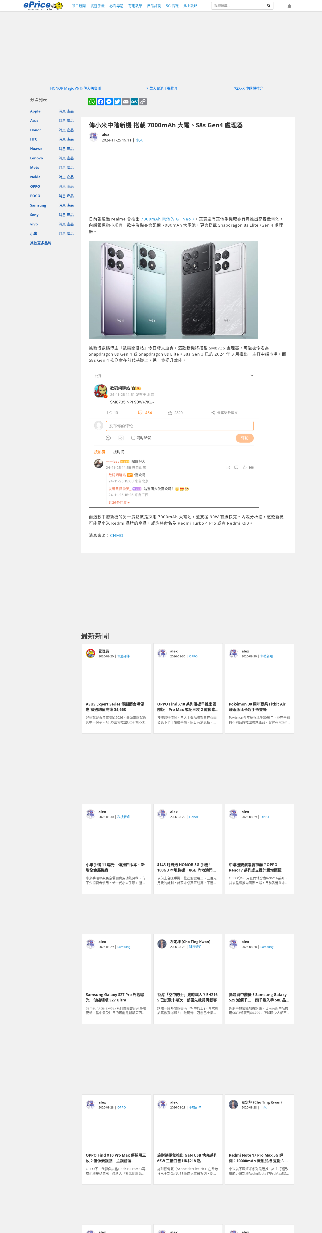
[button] (289, 6)
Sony (34, 214)
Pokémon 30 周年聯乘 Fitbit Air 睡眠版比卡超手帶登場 (259, 706)
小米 (33, 233)
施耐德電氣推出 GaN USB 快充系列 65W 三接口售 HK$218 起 (188, 1157)
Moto (34, 167)
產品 (70, 111)
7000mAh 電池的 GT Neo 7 (168, 219)
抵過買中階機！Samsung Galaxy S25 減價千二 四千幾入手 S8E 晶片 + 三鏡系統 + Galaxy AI (259, 997)
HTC (33, 139)
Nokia (35, 176)
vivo (34, 224)
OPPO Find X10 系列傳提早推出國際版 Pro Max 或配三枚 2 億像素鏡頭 (186, 706)
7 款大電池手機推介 (162, 88)
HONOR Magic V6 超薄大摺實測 (75, 88)
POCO (35, 195)
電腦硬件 (123, 656)
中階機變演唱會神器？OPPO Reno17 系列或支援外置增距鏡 (255, 867)
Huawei (37, 148)
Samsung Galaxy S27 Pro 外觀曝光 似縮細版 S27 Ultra (115, 997)
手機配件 (195, 1107)
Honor (35, 130)
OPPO (35, 186)
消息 (62, 111)
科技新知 (266, 656)
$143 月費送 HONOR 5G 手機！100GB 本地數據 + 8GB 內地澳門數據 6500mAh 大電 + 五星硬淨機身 (187, 867)
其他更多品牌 (40, 243)
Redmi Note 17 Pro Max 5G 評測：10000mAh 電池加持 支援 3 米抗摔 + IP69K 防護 (258, 1157)
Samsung (38, 205)
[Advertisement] (188, 179)
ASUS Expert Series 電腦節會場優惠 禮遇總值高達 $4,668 (115, 706)
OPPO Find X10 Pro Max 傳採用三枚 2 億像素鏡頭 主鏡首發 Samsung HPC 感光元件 (116, 1157)
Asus (34, 120)
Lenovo (36, 158)
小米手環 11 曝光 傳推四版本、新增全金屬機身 (115, 867)
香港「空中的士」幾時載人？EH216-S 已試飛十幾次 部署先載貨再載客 (188, 997)
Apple (35, 111)
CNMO (116, 535)
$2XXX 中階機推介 (248, 88)
